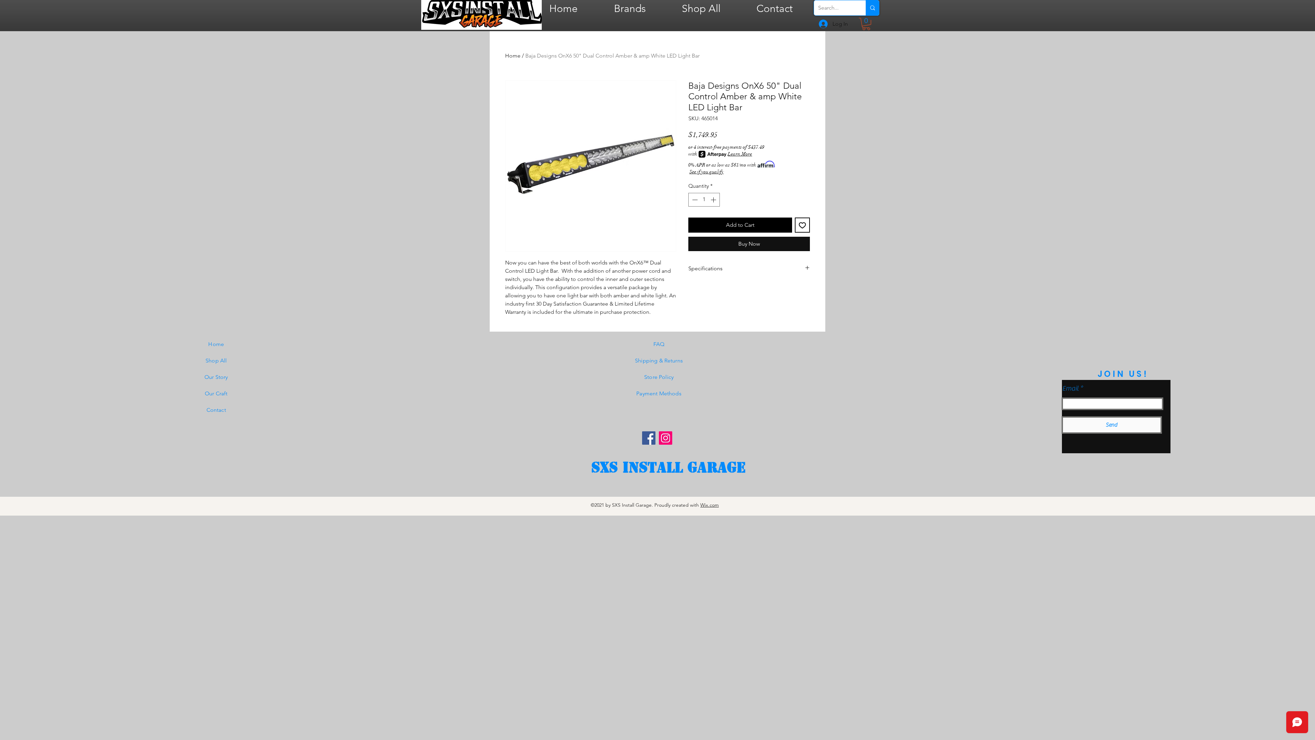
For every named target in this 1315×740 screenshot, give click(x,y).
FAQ (658, 344)
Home (513, 55)
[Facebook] (648, 438)
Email (1070, 388)
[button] (866, 24)
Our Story (216, 377)
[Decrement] (694, 199)
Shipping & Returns (659, 360)
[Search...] (872, 7)
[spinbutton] (704, 199)
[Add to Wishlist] (802, 225)
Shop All (216, 360)
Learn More (740, 154)
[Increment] (714, 199)
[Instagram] (665, 438)
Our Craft (216, 393)
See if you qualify (706, 172)
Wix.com (709, 505)
